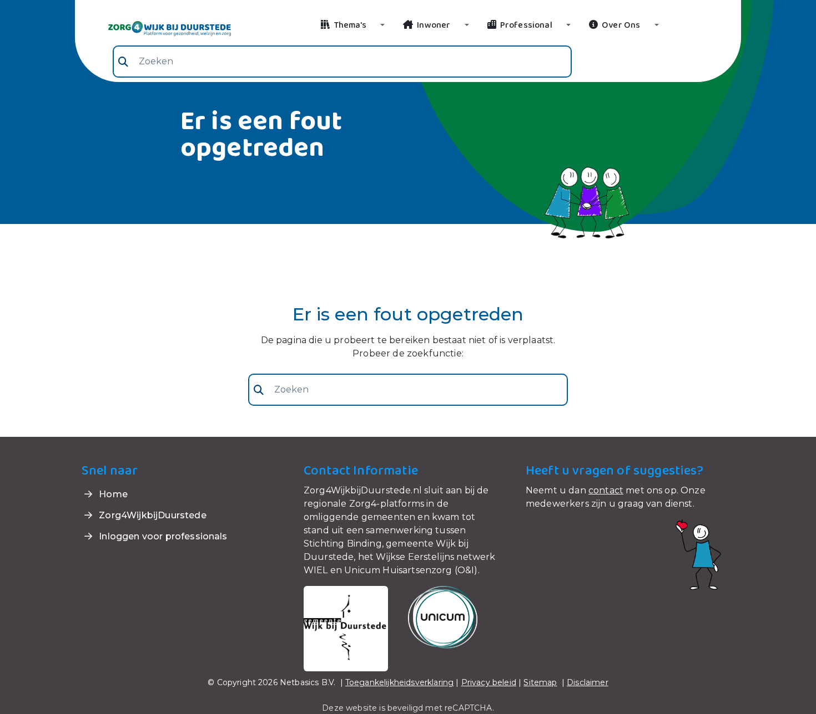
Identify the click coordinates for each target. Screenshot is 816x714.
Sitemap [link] (540, 682)
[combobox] (342, 61)
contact (605, 490)
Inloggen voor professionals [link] (162, 536)
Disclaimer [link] (587, 682)
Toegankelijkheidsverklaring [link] (399, 682)
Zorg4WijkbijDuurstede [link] (151, 515)
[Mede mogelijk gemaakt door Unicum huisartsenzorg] (442, 616)
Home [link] (112, 494)
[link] (156, 27)
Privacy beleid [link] (488, 682)
